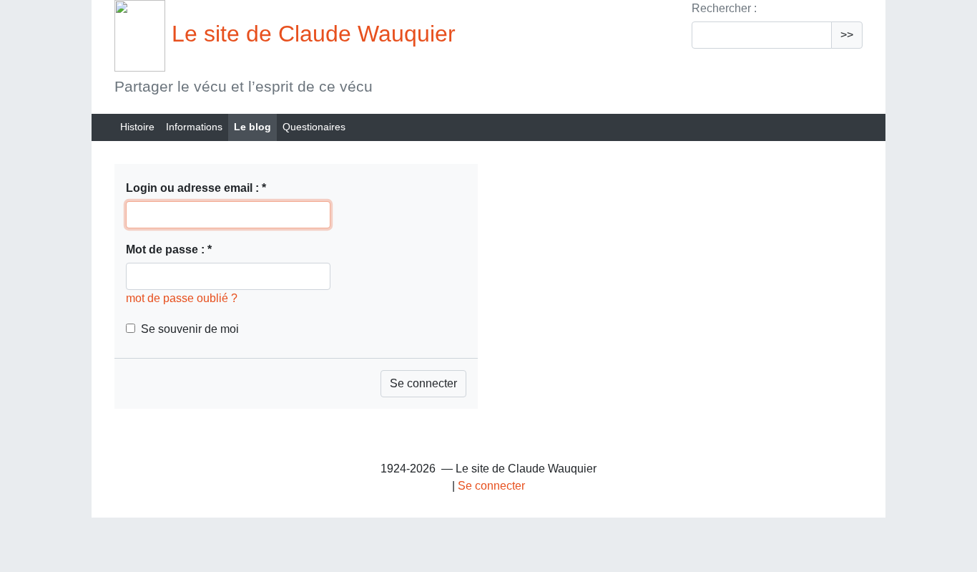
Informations (194, 126)
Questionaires (314, 126)
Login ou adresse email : (196, 188)
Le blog (252, 126)
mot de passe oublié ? (181, 298)
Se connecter (491, 486)
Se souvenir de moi (190, 329)
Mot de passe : (169, 249)
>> (846, 35)
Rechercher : (724, 8)
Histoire (137, 126)
